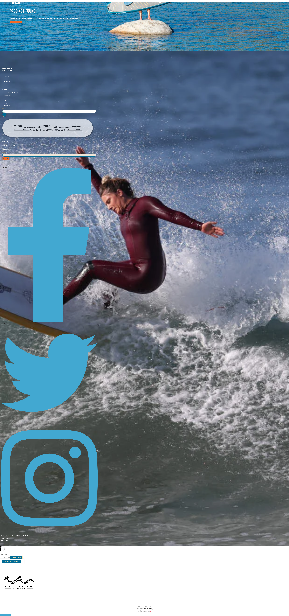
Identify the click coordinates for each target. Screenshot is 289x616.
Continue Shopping (11, 562)
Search (4, 109)
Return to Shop (16, 557)
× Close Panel (5, 615)
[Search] (4, 115)
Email (4, 152)
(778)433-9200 (147, 608)
